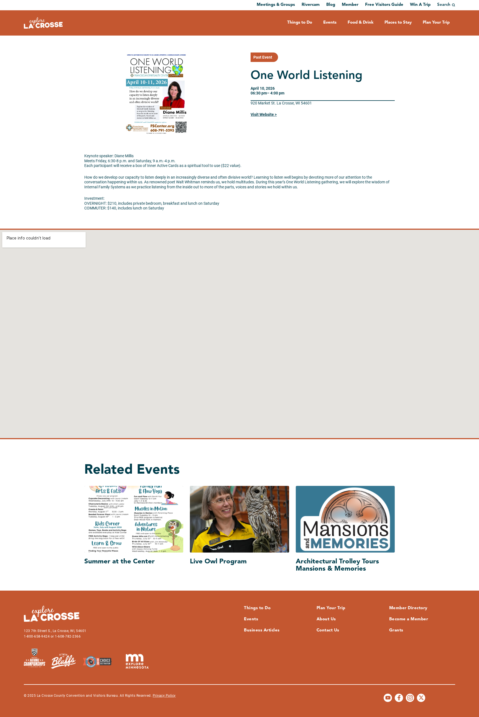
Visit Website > (264, 114)
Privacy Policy (164, 696)
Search (443, 5)
